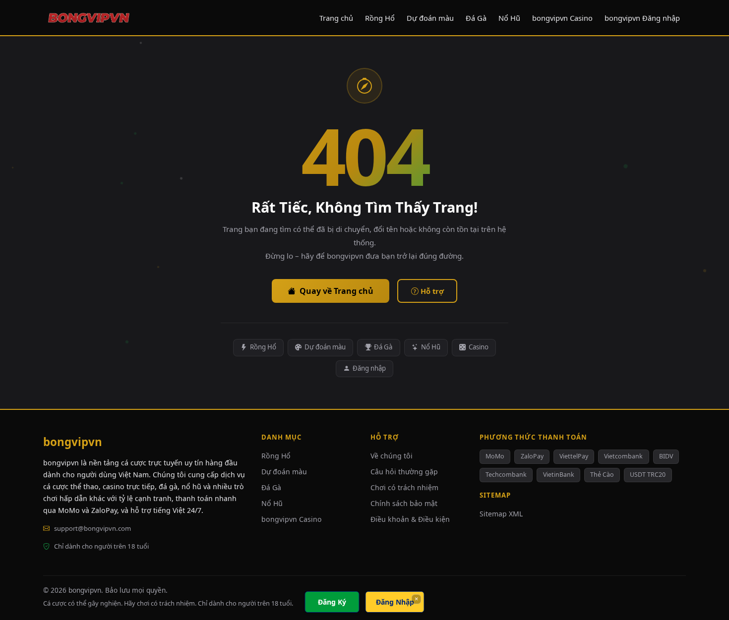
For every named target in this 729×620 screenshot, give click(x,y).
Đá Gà (476, 18)
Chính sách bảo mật (403, 503)
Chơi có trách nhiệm (404, 487)
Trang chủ (336, 18)
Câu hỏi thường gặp (404, 471)
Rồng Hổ (380, 18)
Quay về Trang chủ (336, 290)
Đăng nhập (369, 368)
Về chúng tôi (391, 455)
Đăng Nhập (395, 602)
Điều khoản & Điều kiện (410, 519)
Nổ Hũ (509, 18)
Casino (478, 346)
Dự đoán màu (430, 18)
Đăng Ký (332, 602)
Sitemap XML (501, 513)
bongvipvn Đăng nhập (642, 18)
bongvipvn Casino (562, 18)
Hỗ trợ (432, 291)
